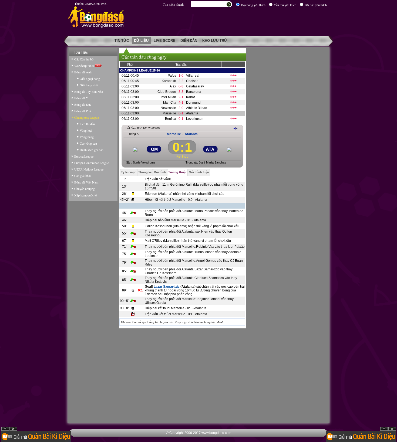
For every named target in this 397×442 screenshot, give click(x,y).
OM (154, 149)
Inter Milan (168, 97)
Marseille (169, 113)
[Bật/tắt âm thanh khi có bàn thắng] (235, 128)
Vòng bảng (87, 137)
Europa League (83, 156)
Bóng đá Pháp (83, 111)
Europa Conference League (91, 163)
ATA (210, 149)
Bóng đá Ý (81, 98)
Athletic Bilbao (196, 108)
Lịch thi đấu (87, 124)
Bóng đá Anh (83, 72)
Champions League (86, 117)
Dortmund (193, 102)
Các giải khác (82, 176)
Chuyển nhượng (84, 188)
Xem (384, 429)
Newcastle (168, 108)
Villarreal (192, 75)
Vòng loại (86, 130)
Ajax (173, 86)
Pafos (172, 75)
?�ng (392, 429)
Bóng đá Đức (82, 104)
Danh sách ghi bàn (91, 150)
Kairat (190, 97)
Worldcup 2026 (84, 65)
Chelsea (192, 81)
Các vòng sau (88, 143)
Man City (169, 102)
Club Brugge (166, 92)
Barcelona (193, 92)
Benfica (170, 119)
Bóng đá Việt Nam (86, 182)
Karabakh (169, 81)
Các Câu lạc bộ (83, 59)
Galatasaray (195, 86)
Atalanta (192, 113)
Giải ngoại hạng (90, 78)
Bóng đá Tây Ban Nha (88, 91)
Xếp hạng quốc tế (85, 195)
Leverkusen (194, 119)
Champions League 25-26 (140, 70)
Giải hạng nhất (89, 85)
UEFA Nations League (88, 169)
